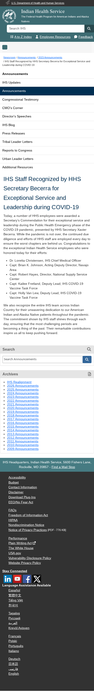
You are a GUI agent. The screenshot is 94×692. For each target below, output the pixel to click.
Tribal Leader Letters (17, 142)
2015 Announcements (23, 426)
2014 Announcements (23, 430)
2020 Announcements (23, 408)
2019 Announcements (23, 412)
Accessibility (17, 477)
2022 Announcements (23, 400)
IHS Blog (8, 125)
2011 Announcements (22, 441)
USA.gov (14, 553)
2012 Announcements (23, 437)
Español (14, 590)
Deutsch (14, 659)
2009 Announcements (23, 449)
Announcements (15, 74)
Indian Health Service (43, 11)
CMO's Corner (12, 108)
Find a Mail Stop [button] (63, 467)
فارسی (13, 669)
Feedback (85, 37)
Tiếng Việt (15, 600)
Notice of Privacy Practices (27, 530)
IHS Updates (11, 82)
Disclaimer (16, 492)
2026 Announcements (23, 385)
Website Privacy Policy (24, 563)
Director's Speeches (16, 116)
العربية (12, 623)
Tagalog (14, 613)
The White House (21, 548)
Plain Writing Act (20, 543)
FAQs (12, 510)
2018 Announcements (23, 415)
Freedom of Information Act (28, 515)
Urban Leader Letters (17, 159)
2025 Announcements (23, 389)
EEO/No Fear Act (20, 502)
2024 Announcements (23, 393)
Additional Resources (17, 167)
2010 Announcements (23, 445)
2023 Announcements (23, 397)
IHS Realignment (19, 382)
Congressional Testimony (20, 99)
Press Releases (13, 133)
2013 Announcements (23, 434)
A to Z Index (23, 37)
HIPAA (13, 520)
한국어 (13, 605)
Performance (17, 538)
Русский (14, 618)
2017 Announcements (23, 419)
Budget (13, 482)
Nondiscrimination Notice (26, 525)
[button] (89, 28)
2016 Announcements (23, 423)
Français (14, 636)
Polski (12, 641)
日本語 (13, 664)
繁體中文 (14, 595)
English (13, 673)
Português (15, 646)
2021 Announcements (23, 404)
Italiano (13, 651)
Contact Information (22, 487)
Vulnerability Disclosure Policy (29, 558)
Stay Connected (14, 571)
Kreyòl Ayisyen (18, 628)
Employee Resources (55, 37)
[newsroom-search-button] (87, 359)
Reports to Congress (17, 150)
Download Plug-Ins (22, 497)
